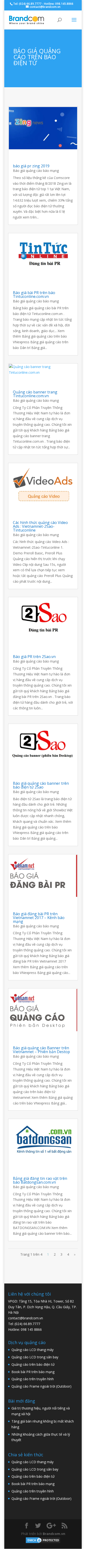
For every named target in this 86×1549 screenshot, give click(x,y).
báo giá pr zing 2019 (31, 166)
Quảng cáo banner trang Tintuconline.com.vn (35, 393)
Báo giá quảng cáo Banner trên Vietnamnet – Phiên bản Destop (41, 1049)
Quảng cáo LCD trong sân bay (34, 1357)
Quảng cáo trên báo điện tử (32, 1364)
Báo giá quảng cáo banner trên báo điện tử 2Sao (41, 785)
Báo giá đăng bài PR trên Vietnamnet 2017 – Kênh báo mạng (38, 917)
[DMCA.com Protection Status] (43, 1542)
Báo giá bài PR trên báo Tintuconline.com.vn (34, 294)
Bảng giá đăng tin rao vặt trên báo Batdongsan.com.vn (40, 1180)
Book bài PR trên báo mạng (32, 1372)
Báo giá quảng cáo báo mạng (36, 170)
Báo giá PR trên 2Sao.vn (34, 656)
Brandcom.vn (54, 1533)
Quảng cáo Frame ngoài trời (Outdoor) (41, 1386)
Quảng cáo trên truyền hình (32, 1379)
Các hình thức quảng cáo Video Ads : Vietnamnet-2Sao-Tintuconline (40, 526)
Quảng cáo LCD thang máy (32, 1349)
